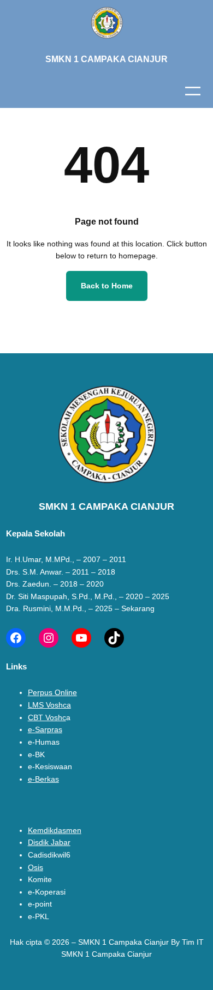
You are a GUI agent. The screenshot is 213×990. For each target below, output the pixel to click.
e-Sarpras (45, 729)
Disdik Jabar (49, 842)
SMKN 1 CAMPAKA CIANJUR (106, 59)
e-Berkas (43, 779)
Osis (35, 867)
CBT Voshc (47, 717)
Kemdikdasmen (54, 830)
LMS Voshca (49, 705)
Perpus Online (52, 692)
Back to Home (107, 285)
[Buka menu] (192, 91)
